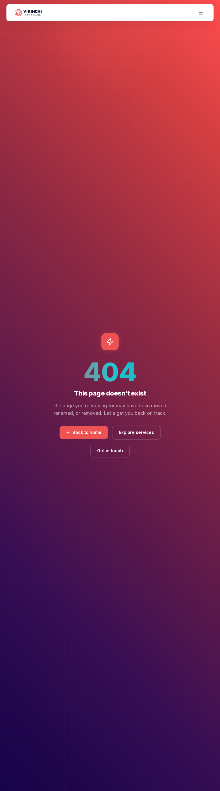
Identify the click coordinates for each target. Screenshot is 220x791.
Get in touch (110, 450)
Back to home (86, 432)
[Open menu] (201, 12)
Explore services (136, 432)
